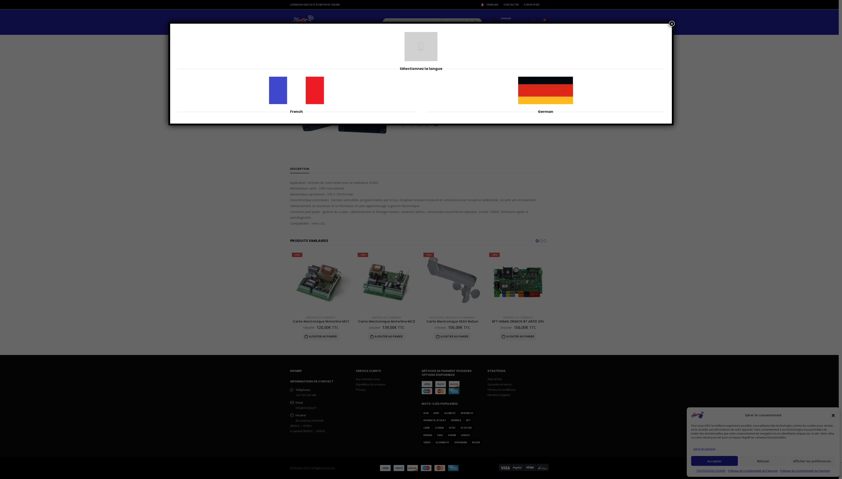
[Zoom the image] (296, 79)
